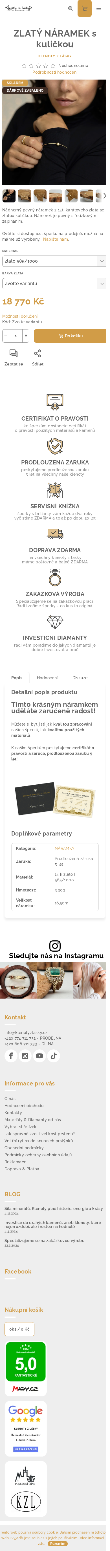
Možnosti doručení (20, 316)
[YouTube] (39, 1055)
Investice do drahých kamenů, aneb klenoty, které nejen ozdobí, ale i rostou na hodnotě (53, 1225)
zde (41, 1544)
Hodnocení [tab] (47, 678)
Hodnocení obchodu (24, 1105)
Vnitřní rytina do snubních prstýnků (39, 1141)
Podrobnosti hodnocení (54, 72)
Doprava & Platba (22, 1169)
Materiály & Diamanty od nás (33, 1119)
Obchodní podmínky (24, 1148)
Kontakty (13, 1112)
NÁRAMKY (65, 848)
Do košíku (74, 336)
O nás (10, 1098)
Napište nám (55, 239)
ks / (19, 1329)
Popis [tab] (16, 678)
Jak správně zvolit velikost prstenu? (40, 1134)
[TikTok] (53, 1055)
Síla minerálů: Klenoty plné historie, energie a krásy (54, 1209)
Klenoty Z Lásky (55, 56)
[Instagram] (25, 1055)
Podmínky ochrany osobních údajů (38, 1155)
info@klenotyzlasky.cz (26, 1032)
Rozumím (57, 1544)
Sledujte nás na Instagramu (56, 955)
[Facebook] (11, 1055)
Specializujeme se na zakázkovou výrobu (45, 1241)
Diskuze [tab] (80, 678)
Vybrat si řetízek (21, 1127)
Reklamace (16, 1162)
